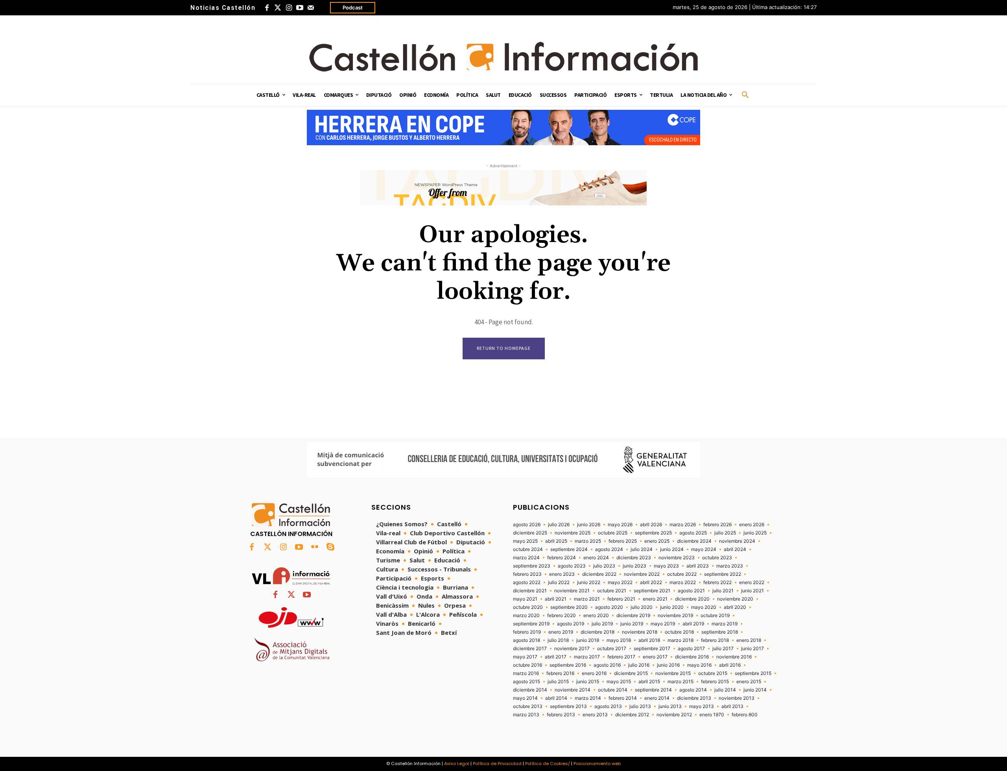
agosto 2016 (607, 665)
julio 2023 (604, 566)
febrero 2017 (621, 657)
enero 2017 (655, 657)
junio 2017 (752, 648)
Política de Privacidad (497, 763)
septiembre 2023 (531, 566)
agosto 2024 (609, 549)
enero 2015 (748, 681)
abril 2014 (556, 698)
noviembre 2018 (639, 632)
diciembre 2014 (530, 690)
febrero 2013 (561, 714)
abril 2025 (556, 541)
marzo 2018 (680, 640)
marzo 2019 (725, 623)
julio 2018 (558, 640)
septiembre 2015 (753, 673)
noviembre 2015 (673, 673)
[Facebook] (266, 7)
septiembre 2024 (569, 549)
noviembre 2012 (674, 714)
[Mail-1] (310, 7)
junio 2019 (631, 623)
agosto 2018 (526, 640)
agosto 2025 (693, 533)
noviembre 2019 (675, 615)
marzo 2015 (680, 681)
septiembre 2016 (568, 665)
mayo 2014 (525, 698)
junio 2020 (672, 607)
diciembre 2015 (631, 673)
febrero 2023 (527, 574)
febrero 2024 (561, 557)
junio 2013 (670, 706)
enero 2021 (655, 599)
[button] (745, 95)
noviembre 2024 (737, 541)
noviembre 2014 (572, 690)
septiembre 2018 (719, 632)
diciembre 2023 (633, 557)
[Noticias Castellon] (503, 56)
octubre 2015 (712, 673)
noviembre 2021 (572, 590)
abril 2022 (651, 582)
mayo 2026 (620, 524)
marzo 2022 (682, 582)
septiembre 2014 (653, 690)
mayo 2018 (619, 640)
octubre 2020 (528, 607)
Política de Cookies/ (547, 763)
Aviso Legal (456, 763)
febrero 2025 (623, 541)
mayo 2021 (525, 599)
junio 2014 (755, 690)
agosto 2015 (526, 681)
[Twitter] (277, 7)
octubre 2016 (527, 665)
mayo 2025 (525, 541)
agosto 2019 (570, 623)
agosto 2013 (608, 706)
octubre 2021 (611, 590)
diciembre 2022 (599, 574)
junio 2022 (588, 582)
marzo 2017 (587, 657)
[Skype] (330, 547)
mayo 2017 (525, 657)
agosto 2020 (609, 607)
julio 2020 (642, 607)
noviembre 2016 (734, 657)
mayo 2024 (703, 549)
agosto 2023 (572, 566)
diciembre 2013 (694, 698)
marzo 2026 (682, 524)
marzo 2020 (526, 615)
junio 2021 (752, 590)
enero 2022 (751, 582)
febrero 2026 (717, 524)
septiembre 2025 (653, 533)
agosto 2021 (691, 590)
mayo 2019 (663, 623)
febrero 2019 (527, 632)
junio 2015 (587, 681)
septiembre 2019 (531, 623)
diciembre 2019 (633, 615)
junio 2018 (587, 640)
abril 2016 (730, 665)
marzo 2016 (526, 673)
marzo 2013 (526, 714)
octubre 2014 (612, 690)
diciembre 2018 (597, 632)
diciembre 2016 (692, 657)
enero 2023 (562, 574)
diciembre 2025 (530, 533)
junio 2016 (668, 665)
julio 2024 (642, 549)
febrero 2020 (561, 615)
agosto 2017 (691, 648)
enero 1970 (711, 714)
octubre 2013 (527, 706)
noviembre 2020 (735, 599)
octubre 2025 (612, 533)
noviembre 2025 (572, 533)
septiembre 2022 (722, 574)
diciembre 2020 (692, 599)
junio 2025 (755, 533)
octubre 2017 (611, 648)
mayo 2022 (620, 582)
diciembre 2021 (530, 590)
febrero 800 (745, 714)
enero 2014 (656, 698)
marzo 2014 (588, 698)
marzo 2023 (729, 566)
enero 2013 (595, 714)
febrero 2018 (715, 640)
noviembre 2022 (642, 574)
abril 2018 (649, 640)
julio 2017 (723, 648)
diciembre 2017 (530, 648)
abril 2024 (735, 549)
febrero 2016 (560, 673)
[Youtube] (299, 7)
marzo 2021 (587, 599)
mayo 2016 (699, 665)
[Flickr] (315, 547)
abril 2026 (651, 524)
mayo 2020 (703, 607)
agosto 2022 (526, 582)
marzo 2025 (588, 541)
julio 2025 (725, 533)
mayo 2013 (701, 706)
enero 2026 (751, 524)
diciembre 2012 (632, 714)
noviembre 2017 (572, 648)
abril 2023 (697, 566)
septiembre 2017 (652, 648)
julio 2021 (723, 590)
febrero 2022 (717, 582)
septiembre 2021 (652, 590)
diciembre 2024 (694, 541)
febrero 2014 (623, 698)
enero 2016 (594, 673)
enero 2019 (560, 632)
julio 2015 (558, 681)
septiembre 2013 (568, 706)
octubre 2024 (528, 549)
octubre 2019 (715, 615)
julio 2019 (602, 623)
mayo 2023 (666, 566)
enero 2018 (748, 640)
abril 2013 (732, 706)
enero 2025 (656, 541)
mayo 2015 (619, 681)
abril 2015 (649, 681)
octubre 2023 (717, 557)
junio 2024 (672, 549)
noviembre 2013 (736, 698)
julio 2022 (559, 582)
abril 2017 (555, 657)
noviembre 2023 (676, 557)
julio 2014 (725, 690)
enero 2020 (596, 615)
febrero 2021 (621, 599)
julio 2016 (638, 665)
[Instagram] (288, 7)
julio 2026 (559, 524)
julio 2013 (640, 706)
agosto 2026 (526, 524)
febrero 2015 (715, 681)
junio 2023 (634, 566)
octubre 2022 (682, 574)
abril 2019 (693, 623)
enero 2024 (596, 557)
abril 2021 (555, 599)
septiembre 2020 (569, 607)
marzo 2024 (526, 557)
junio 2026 (588, 524)
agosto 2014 (693, 690)
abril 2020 (735, 607)
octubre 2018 (679, 632)
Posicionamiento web (597, 763)
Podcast (353, 7)
